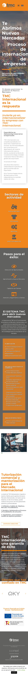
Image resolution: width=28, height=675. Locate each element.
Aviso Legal (12, 645)
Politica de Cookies (19, 645)
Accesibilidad (14, 646)
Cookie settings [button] (21, 670)
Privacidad (5, 645)
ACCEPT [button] (14, 672)
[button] (18, 5)
